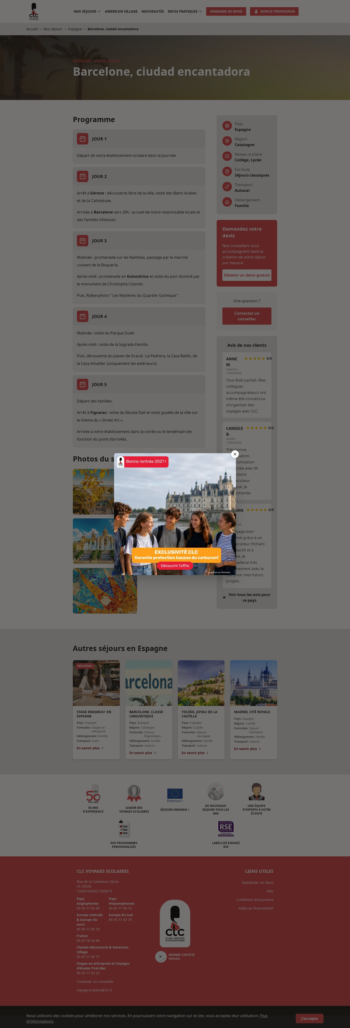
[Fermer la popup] (235, 454)
